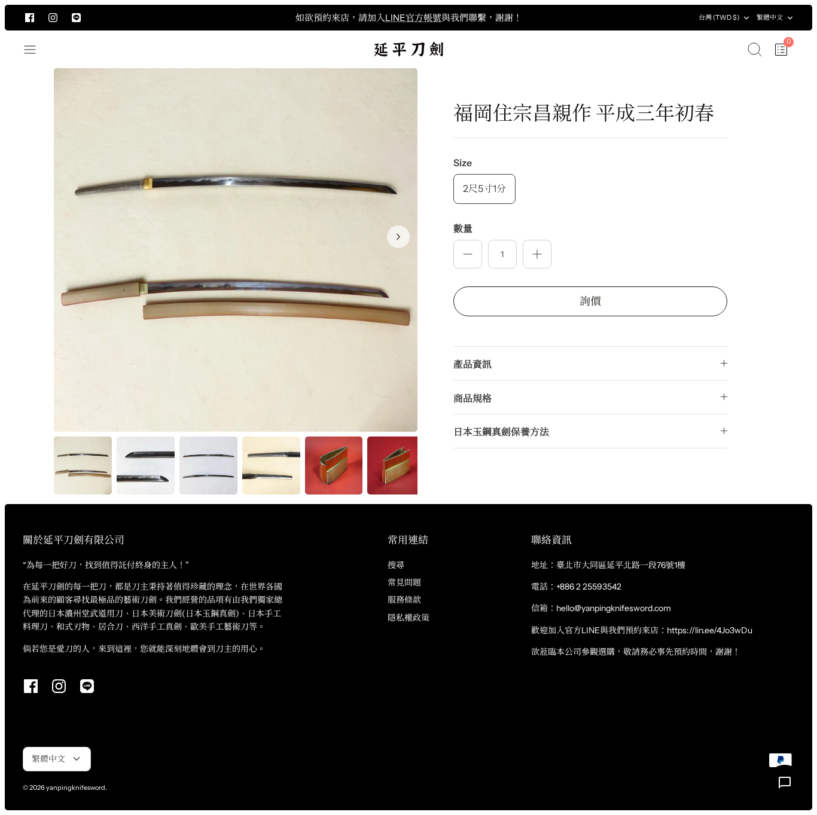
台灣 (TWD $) (719, 17)
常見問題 (404, 582)
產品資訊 (472, 364)
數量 (462, 228)
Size (462, 163)
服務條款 (404, 599)
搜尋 (396, 565)
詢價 (590, 301)
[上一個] (180, 18)
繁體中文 (770, 17)
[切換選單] (36, 49)
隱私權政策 (408, 617)
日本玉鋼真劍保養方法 (501, 432)
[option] (235, 250)
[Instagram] (53, 18)
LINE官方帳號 (413, 17)
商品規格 (472, 398)
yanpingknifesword (75, 787)
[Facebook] (29, 18)
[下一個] (638, 18)
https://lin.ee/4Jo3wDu (709, 630)
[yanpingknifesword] (408, 49)
